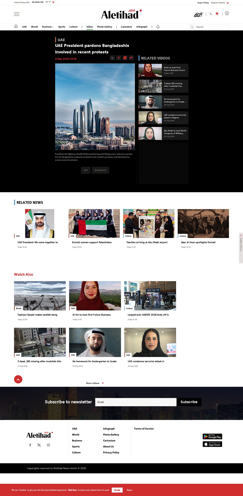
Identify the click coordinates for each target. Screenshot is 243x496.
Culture (73, 26)
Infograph (141, 26)
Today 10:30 (186, 247)
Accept (117, 490)
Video (89, 26)
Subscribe (189, 402)
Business (47, 26)
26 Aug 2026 (78, 366)
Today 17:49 (77, 319)
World (34, 26)
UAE (24, 26)
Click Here (72, 490)
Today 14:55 (22, 247)
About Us (108, 446)
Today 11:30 (131, 247)
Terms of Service (144, 428)
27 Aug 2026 (22, 366)
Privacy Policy (111, 452)
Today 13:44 (76, 247)
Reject (129, 490)
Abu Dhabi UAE (41, 1)
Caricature (126, 26)
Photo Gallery (104, 26)
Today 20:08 (22, 319)
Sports (61, 26)
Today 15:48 (132, 319)
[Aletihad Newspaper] (121, 14)
